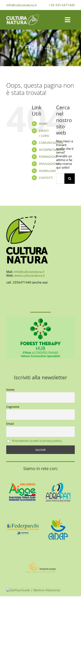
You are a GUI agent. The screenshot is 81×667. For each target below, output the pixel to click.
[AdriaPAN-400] (58, 477)
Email (10, 424)
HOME (43, 124)
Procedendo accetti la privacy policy (37, 441)
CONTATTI (46, 178)
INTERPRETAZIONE (52, 150)
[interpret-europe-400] (40, 552)
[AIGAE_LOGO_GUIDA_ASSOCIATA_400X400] (22, 477)
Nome (10, 390)
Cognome (12, 407)
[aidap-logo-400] (58, 514)
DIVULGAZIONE (49, 164)
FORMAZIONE (48, 157)
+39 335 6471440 (62, 5)
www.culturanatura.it (29, 275)
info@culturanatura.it (21, 5)
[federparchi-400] (22, 514)
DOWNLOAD (47, 171)
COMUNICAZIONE (51, 143)
